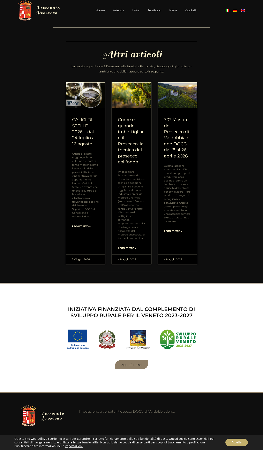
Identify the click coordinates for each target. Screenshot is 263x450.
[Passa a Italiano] (227, 10)
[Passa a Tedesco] (235, 10)
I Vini (136, 10)
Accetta (237, 442)
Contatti (191, 10)
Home (100, 10)
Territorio (154, 10)
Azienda (118, 10)
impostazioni (74, 446)
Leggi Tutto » (81, 226)
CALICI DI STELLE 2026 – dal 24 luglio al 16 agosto (84, 131)
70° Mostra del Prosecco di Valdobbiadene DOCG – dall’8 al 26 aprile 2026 (177, 137)
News (173, 10)
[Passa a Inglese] (243, 10)
